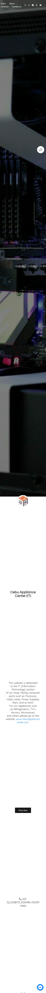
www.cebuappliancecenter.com (28, 720)
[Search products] (41, 150)
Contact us (16, 7)
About (12, 4)
